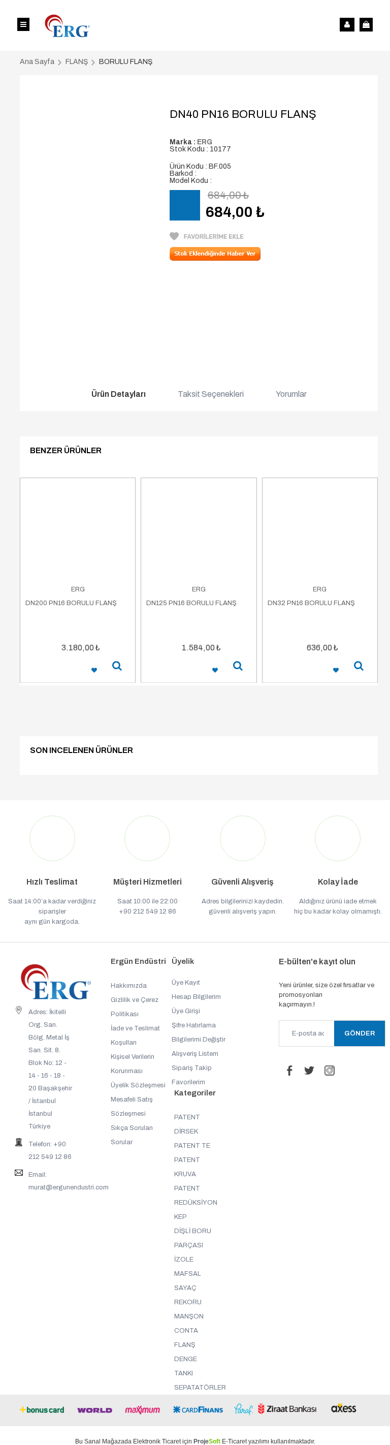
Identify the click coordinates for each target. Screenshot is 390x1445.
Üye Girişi (186, 1011)
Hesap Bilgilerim (196, 996)
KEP (180, 1216)
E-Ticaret (234, 1441)
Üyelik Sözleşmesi (138, 1085)
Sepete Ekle (52, 670)
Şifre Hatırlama (194, 1025)
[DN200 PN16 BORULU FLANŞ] (78, 531)
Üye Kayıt (186, 982)
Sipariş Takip (192, 1068)
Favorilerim (188, 1082)
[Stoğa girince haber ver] (215, 258)
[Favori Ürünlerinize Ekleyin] (207, 238)
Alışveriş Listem (195, 1053)
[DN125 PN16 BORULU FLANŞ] (198, 531)
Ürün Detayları (118, 394)
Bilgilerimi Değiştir (198, 1039)
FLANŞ (185, 1344)
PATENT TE (192, 1145)
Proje (206, 1441)
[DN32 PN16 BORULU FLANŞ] (320, 531)
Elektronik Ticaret (157, 1441)
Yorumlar (291, 394)
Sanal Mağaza (104, 1441)
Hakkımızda (129, 985)
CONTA (186, 1330)
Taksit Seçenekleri (211, 394)
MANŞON (189, 1316)
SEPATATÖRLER (200, 1387)
